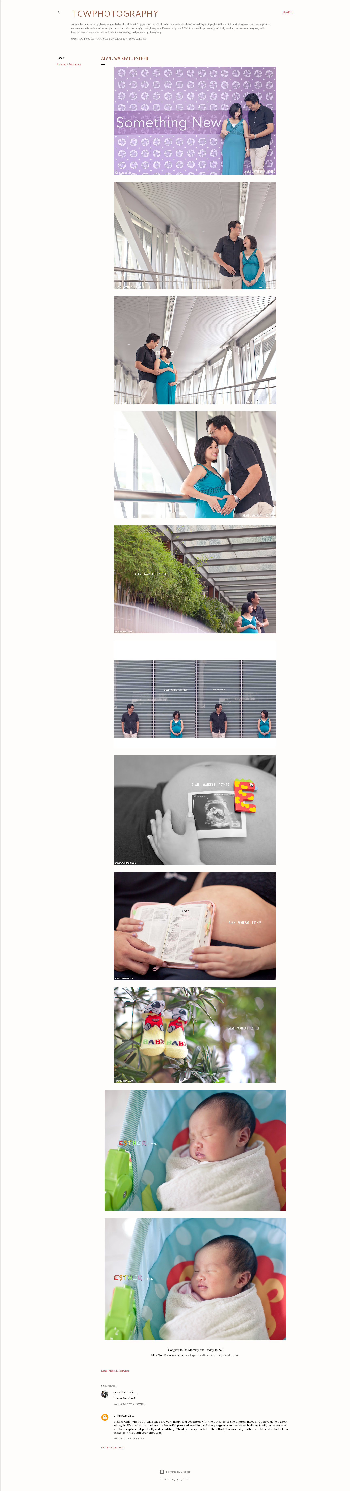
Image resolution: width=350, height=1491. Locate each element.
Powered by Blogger (178, 1471)
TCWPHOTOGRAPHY (114, 13)
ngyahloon (120, 1392)
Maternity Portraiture (69, 64)
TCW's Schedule (137, 38)
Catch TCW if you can (83, 38)
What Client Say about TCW (112, 38)
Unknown (120, 1415)
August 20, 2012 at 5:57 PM (129, 1404)
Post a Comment (113, 1447)
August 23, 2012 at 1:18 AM (128, 1438)
